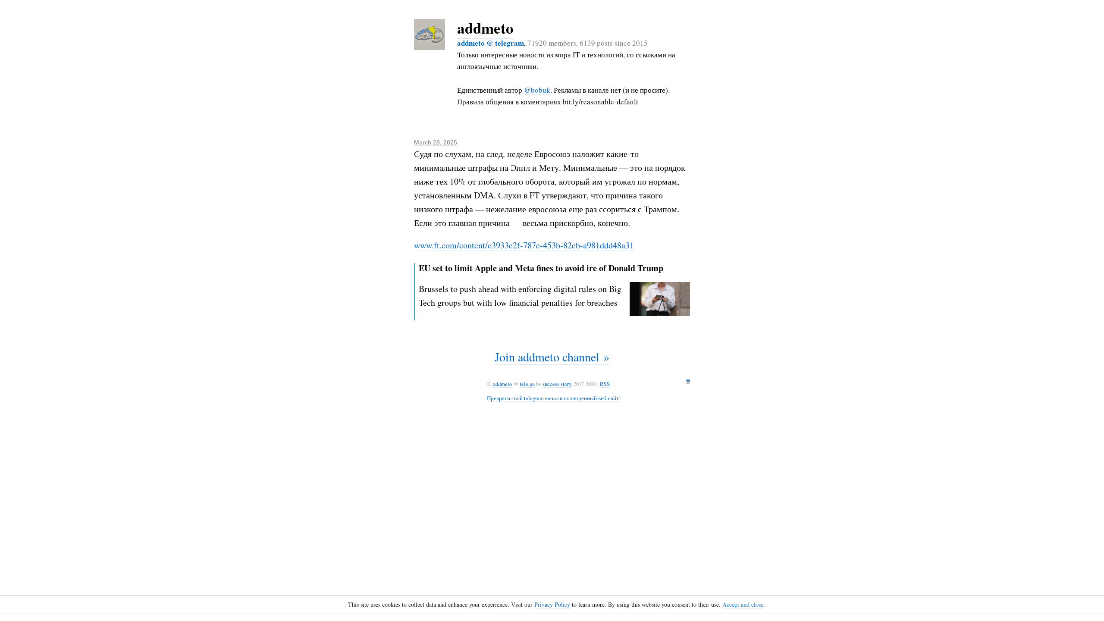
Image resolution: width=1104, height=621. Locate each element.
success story (557, 384)
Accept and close (742, 604)
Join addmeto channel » (552, 356)
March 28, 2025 (435, 142)
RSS (605, 384)
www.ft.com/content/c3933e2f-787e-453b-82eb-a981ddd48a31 (524, 245)
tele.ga (527, 384)
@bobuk (537, 90)
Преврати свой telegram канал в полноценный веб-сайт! (554, 398)
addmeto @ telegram (490, 43)
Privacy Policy (552, 604)
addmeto (485, 28)
